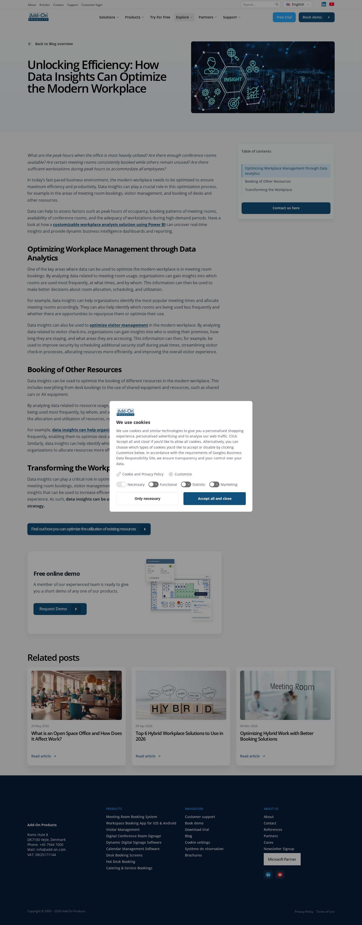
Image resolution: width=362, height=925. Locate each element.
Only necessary (147, 498)
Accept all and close (214, 498)
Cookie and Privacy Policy (143, 474)
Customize (183, 474)
